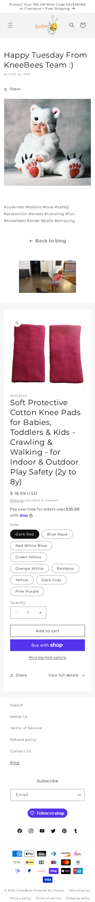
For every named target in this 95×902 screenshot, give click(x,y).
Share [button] (15, 89)
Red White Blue (31, 545)
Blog (14, 762)
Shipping (17, 500)
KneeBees (24, 890)
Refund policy (23, 739)
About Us (19, 716)
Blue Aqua (57, 534)
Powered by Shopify (48, 890)
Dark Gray (52, 580)
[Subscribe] (78, 795)
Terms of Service (26, 728)
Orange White (29, 568)
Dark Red (24, 534)
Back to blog (50, 241)
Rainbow (65, 568)
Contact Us (20, 751)
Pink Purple (27, 591)
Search (16, 705)
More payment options (47, 657)
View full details (63, 675)
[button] (10, 25)
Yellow (21, 580)
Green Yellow (28, 557)
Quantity (18, 602)
